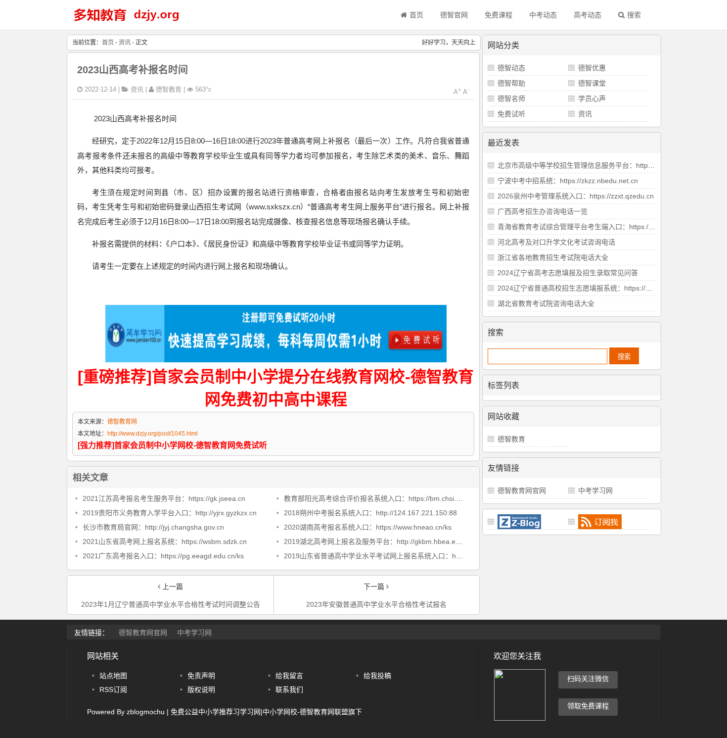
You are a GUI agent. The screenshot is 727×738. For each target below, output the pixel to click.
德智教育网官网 (522, 490)
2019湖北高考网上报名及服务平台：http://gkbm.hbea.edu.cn (378, 541)
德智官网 (454, 15)
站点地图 (113, 676)
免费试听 (511, 114)
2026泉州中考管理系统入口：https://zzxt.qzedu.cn (576, 196)
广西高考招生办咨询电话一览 (543, 211)
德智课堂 (592, 83)
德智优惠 (592, 68)
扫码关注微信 (588, 679)
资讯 (125, 42)
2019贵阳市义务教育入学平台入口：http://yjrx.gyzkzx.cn (170, 513)
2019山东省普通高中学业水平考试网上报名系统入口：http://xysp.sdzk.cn (397, 556)
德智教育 (511, 439)
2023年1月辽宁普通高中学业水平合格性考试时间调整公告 (170, 604)
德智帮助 (511, 83)
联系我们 (289, 689)
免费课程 (498, 15)
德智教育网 (122, 421)
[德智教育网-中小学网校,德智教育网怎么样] (126, 22)
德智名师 (511, 98)
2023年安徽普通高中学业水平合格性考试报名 (376, 604)
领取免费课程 (588, 706)
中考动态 (543, 15)
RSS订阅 (113, 689)
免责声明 (201, 676)
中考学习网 (595, 490)
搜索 (634, 15)
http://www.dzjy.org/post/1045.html (152, 433)
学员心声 (592, 98)
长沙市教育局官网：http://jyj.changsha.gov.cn (153, 527)
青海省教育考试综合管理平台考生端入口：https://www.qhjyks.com (600, 227)
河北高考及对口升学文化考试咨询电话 (556, 242)
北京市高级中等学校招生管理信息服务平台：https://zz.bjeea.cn (595, 165)
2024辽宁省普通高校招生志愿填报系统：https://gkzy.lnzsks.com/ (598, 288)
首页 (416, 15)
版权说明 (201, 689)
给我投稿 (377, 676)
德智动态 (511, 68)
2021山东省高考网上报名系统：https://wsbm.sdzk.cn (165, 541)
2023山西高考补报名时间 (132, 69)
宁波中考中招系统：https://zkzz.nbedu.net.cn (568, 181)
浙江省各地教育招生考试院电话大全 (553, 257)
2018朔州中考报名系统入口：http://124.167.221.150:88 (370, 513)
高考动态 (587, 15)
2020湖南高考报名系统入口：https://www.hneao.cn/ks (368, 527)
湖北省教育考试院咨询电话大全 (546, 303)
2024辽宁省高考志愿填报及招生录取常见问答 (568, 273)
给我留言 (289, 676)
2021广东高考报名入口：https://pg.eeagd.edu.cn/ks (163, 556)
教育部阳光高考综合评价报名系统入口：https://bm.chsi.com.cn (381, 498)
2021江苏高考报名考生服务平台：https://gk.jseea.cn (164, 498)
